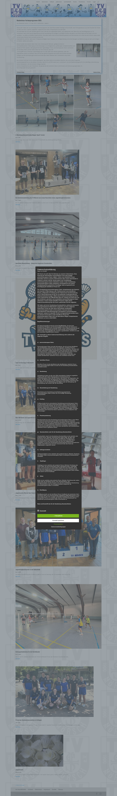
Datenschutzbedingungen (58, 526)
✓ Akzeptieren (58, 515)
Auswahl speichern (58, 520)
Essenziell (43, 511)
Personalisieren (58, 524)
